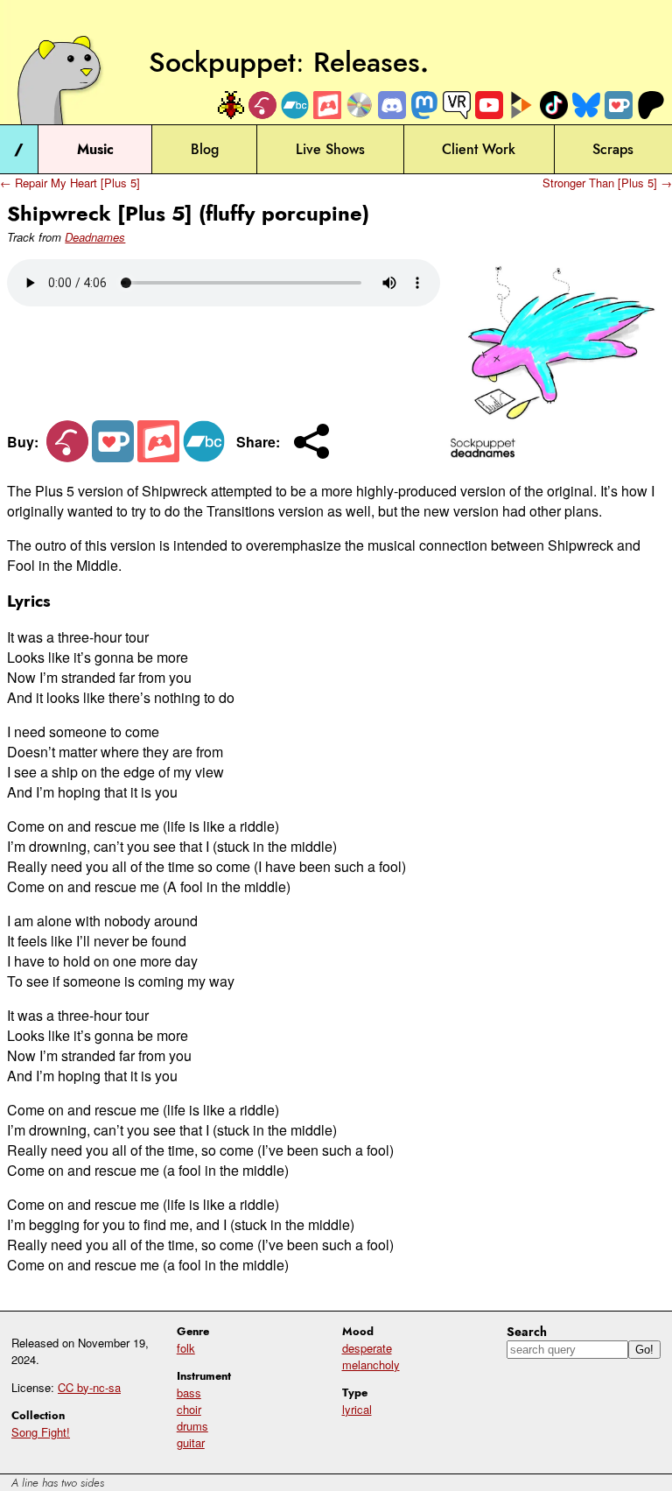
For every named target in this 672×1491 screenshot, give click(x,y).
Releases (366, 62)
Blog (205, 149)
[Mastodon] (424, 105)
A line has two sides (57, 1482)
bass (189, 1392)
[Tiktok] (554, 105)
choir (189, 1409)
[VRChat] (457, 105)
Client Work (478, 149)
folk (186, 1348)
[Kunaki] (360, 105)
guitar (191, 1442)
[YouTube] (489, 105)
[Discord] (392, 105)
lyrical (357, 1409)
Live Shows (330, 149)
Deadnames (95, 237)
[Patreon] (651, 105)
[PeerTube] (521, 105)
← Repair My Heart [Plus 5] (70, 182)
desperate (367, 1348)
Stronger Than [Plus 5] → (607, 182)
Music (95, 149)
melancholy (371, 1364)
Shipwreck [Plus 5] (99, 213)
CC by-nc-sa (89, 1387)
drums (192, 1425)
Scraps (613, 149)
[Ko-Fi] (619, 105)
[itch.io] (327, 105)
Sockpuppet (222, 62)
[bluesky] (586, 105)
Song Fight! (40, 1432)
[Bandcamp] (295, 105)
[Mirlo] (263, 105)
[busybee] (230, 105)
